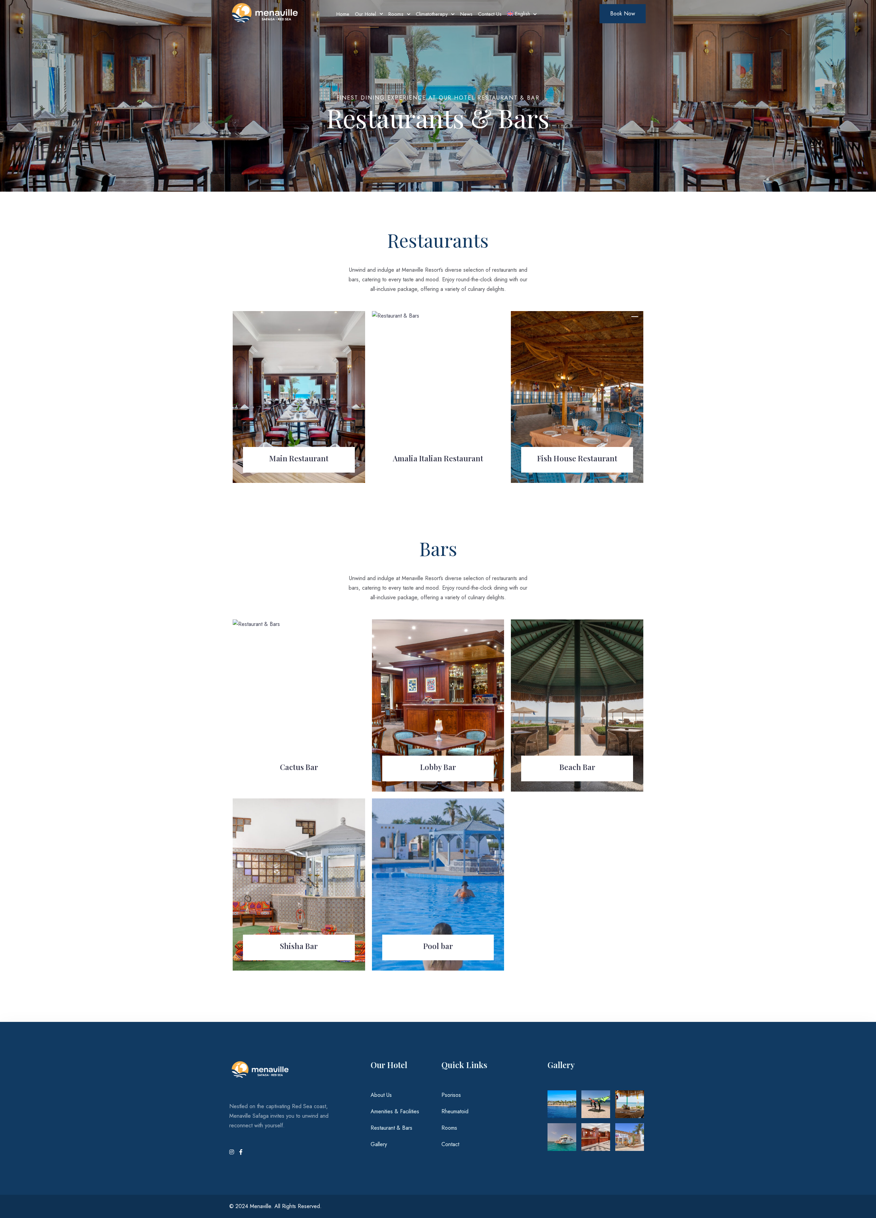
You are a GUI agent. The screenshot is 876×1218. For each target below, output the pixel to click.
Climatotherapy (432, 14)
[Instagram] (232, 1152)
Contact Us (490, 14)
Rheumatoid (454, 1111)
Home (342, 14)
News (466, 14)
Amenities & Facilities (395, 1111)
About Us (381, 1095)
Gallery (379, 1144)
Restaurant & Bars (391, 1128)
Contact (450, 1144)
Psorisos (451, 1095)
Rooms (395, 14)
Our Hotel (365, 14)
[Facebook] (241, 1152)
